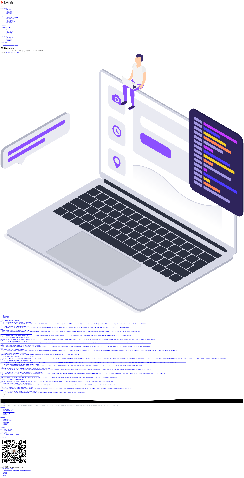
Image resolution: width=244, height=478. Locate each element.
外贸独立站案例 (10, 412)
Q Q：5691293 (4, 433)
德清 (23, 470)
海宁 (9, 470)
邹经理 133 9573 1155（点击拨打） (13, 52)
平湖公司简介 (9, 9)
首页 (4, 315)
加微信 (4, 475)
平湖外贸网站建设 (10, 18)
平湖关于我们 (4, 8)
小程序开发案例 (10, 409)
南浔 (21, 470)
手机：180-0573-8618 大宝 (6, 430)
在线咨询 (5, 473)
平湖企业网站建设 (10, 20)
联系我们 (5, 414)
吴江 (29, 470)
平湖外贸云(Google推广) (11, 21)
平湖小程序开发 (9, 34)
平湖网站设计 (9, 32)
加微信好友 (3, 437)
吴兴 (18, 470)
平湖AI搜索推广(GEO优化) (12, 17)
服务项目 (5, 412)
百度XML (12, 468)
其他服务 (5, 424)
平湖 (14, 470)
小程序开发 (5, 423)
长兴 (25, 470)
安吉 (27, 470)
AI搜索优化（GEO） (7, 420)
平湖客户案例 (4, 30)
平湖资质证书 (9, 12)
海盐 (16, 470)
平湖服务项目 (9, 11)
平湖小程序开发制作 (10, 22)
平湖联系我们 (9, 13)
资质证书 (5, 410)
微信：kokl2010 (4, 432)
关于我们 (3, 403)
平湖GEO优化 (9, 39)
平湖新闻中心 (4, 36)
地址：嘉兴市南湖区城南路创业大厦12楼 (10, 434)
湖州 (5, 470)
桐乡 (7, 470)
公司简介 (5, 409)
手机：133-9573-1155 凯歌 (6, 429)
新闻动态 (5, 413)
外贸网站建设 (6, 422)
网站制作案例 (10, 410)
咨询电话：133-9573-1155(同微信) (10, 45)
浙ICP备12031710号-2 (5, 468)
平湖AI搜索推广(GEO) (5, 27)
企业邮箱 (9, 413)
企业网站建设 (6, 419)
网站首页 (3, 6)
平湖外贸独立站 (9, 31)
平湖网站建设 (4, 25)
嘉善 (11, 470)
